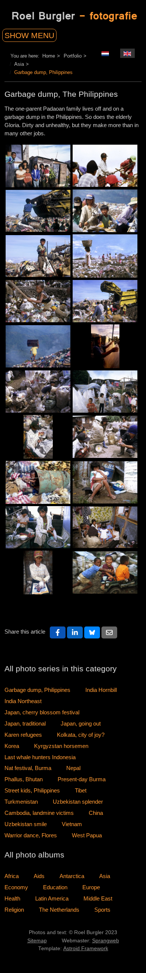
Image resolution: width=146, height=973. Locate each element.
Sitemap (37, 940)
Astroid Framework (85, 948)
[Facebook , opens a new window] (58, 632)
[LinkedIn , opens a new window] (75, 632)
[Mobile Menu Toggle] (38, 33)
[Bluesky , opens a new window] (92, 632)
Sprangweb (105, 940)
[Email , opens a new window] (109, 632)
